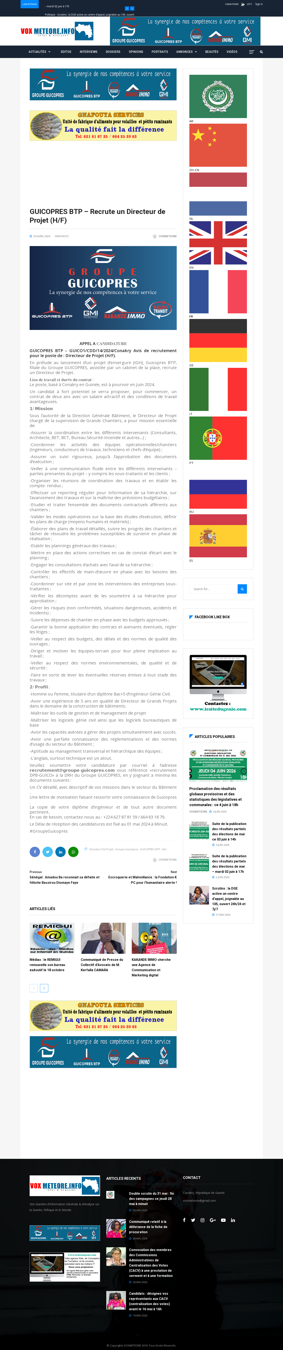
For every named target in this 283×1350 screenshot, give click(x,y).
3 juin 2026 (222, 845)
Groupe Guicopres (126, 849)
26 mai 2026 (140, 1238)
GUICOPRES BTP (150, 849)
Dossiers (113, 51)
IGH (164, 849)
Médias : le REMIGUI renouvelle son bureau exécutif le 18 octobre (47, 965)
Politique (50, 4)
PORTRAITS (160, 51)
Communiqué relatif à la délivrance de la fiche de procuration (148, 1227)
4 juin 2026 (219, 811)
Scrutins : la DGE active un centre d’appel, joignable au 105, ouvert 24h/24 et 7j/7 (229, 898)
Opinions (136, 51)
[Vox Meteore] (57, 31)
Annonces (62, 236)
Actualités (37, 51)
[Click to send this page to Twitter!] (47, 852)
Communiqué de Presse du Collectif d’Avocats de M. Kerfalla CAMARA (102, 965)
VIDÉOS (232, 51)
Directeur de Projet (101, 849)
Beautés (212, 51)
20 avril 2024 (41, 236)
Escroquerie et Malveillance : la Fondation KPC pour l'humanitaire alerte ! (142, 877)
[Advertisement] (103, 170)
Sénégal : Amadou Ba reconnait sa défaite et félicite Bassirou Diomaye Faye (64, 877)
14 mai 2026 (140, 1315)
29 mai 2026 (140, 1210)
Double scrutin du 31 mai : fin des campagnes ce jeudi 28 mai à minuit (151, 1199)
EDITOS (66, 51)
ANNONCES (184, 51)
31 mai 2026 (223, 915)
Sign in (259, 4)
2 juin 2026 (222, 877)
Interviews (89, 51)
